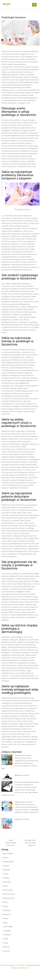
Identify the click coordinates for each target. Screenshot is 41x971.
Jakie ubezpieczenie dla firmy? (10, 842)
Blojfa (6, 4)
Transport (7, 931)
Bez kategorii (8, 853)
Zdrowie (6, 951)
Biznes (5, 857)
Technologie (8, 927)
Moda (5, 886)
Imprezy (6, 878)
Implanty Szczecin (22, 819)
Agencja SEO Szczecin (24, 802)
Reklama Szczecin (22, 775)
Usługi (5, 943)
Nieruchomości (9, 894)
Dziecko (6, 866)
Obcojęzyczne (8, 898)
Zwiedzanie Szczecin (23, 755)
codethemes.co (23, 968)
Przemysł (6, 910)
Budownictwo (8, 862)
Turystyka (7, 935)
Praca (5, 902)
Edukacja (6, 870)
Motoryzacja (8, 890)
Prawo (5, 906)
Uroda (5, 939)
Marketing (7, 882)
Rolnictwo (7, 914)
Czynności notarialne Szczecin (27, 782)
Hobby (5, 874)
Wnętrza (6, 947)
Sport (5, 922)
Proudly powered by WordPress (12, 965)
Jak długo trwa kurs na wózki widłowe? (30, 842)
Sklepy (5, 918)
